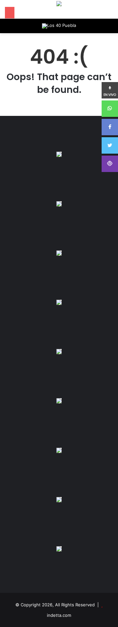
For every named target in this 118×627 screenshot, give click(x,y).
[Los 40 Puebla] (59, 26)
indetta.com (59, 615)
